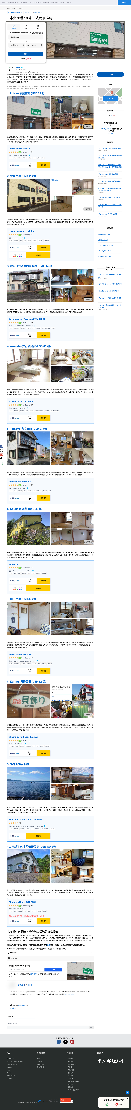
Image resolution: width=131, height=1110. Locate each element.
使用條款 (70, 1084)
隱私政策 (33, 974)
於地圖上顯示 (110, 98)
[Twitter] (27, 985)
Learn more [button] (69, 2)
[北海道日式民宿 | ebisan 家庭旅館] (28, 113)
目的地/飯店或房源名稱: (36, 33)
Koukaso (13, 564)
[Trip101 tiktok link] (120, 1060)
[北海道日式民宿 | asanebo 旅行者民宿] (28, 366)
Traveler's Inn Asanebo (21, 401)
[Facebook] (24, 985)
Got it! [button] (124, 2)
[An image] (83, 121)
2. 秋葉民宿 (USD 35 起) (21, 176)
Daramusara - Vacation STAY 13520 (27, 318)
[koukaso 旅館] (28, 528)
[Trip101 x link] (109, 115)
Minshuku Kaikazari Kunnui (23, 736)
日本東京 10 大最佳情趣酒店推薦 (109, 148)
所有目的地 (10, 1059)
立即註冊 (13, 1008)
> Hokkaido (40, 12)
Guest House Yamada (20, 654)
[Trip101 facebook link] (107, 115)
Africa (9, 1073)
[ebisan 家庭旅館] (61, 104)
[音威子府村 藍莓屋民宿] (28, 866)
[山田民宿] (28, 618)
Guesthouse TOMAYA (20, 481)
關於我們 (70, 1059)
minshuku (27, 12)
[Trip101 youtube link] (115, 1061)
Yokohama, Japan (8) (105, 245)
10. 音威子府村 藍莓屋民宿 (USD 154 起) (31, 846)
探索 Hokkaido (65, 1100)
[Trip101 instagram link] (111, 115)
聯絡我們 (70, 1073)
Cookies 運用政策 (73, 1090)
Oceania (9, 1078)
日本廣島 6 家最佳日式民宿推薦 (109, 198)
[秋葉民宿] (61, 187)
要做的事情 (40, 1067)
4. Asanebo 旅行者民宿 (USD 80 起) (29, 346)
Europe (9, 1067)
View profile (69, 994)
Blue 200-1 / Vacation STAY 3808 (25, 819)
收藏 (111, 74)
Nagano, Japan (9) (104, 256)
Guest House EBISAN (19, 148)
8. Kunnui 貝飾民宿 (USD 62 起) (26, 681)
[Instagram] (29, 985)
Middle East (11, 1076)
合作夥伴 (70, 1067)
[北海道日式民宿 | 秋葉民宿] (28, 195)
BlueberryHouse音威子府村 (22, 902)
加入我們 (70, 1076)
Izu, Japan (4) (103, 240)
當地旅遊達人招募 (73, 1081)
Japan (35, 12)
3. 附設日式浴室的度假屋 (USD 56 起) (29, 266)
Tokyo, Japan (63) (104, 251)
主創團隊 (70, 1061)
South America (12, 1064)
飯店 (38, 1059)
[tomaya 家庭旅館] (28, 448)
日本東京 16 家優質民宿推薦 (108, 174)
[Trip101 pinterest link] (114, 115)
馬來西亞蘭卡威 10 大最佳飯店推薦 (110, 284)
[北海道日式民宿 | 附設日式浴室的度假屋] (28, 286)
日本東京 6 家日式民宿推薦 (107, 214)
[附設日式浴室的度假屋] (61, 277)
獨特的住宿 (40, 1064)
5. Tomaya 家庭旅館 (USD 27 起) (27, 429)
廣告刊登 (70, 1078)
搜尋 (25, 54)
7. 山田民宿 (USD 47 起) (21, 599)
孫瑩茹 (20, 985)
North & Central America (15, 1061)
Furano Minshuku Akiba (21, 231)
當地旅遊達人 (22, 1005)
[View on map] (29, 155)
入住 (9, 41)
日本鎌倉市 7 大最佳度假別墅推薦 (110, 298)
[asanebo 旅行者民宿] (61, 357)
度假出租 (39, 1061)
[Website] (31, 985)
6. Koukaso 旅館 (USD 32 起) (24, 509)
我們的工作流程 (72, 1064)
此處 (48, 945)
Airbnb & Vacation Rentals (15, 12)
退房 (27, 41)
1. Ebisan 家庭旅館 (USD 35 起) (26, 93)
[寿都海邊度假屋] (28, 784)
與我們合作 (71, 1070)
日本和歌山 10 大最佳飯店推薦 (108, 291)
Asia (8, 1070)
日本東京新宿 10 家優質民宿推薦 (109, 181)
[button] (127, 1092)
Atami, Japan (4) (104, 234)
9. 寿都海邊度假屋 (18, 764)
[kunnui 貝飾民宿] (28, 701)
